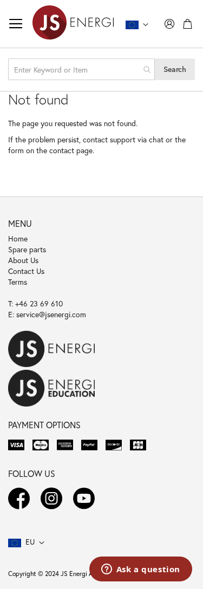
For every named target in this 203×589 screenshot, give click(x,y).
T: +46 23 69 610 (35, 303)
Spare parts (27, 249)
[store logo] (73, 23)
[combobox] (81, 69)
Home (18, 238)
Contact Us (26, 271)
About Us (23, 260)
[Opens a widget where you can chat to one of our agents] (140, 570)
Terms (17, 282)
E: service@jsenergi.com (47, 314)
